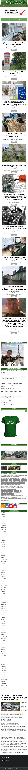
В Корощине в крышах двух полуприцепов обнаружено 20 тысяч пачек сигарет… (14, 134)
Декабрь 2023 (3, 578)
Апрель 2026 (3, 518)
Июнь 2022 (3, 617)
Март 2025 (3, 546)
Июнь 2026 (3, 514)
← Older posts (5, 335)
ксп (20, 491)
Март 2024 (3, 572)
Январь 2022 (3, 627)
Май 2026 (3, 516)
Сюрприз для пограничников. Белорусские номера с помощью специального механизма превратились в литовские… (14, 103)
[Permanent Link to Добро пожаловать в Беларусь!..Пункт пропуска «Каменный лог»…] (14, 32)
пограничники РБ (10, 494)
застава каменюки (21, 483)
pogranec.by (15, 753)
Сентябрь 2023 (4, 585)
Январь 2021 (3, 653)
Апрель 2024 (3, 570)
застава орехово (4, 487)
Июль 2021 (3, 640)
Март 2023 (3, 597)
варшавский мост (4, 480)
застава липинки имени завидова (15, 486)
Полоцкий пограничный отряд (6, 478)
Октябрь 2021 (3, 634)
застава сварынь (19, 487)
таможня (7, 500)
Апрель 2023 (3, 595)
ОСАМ (6, 476)
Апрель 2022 (3, 621)
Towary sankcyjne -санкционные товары (11, 391)
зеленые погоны (12, 489)
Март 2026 (3, 521)
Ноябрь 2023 (3, 580)
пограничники (3, 494)
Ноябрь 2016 (3, 677)
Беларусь (2, 473)
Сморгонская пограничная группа (20, 478)
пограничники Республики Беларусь (7, 495)
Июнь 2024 (3, 565)
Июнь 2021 (3, 642)
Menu (4, 5)
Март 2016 (3, 681)
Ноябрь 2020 (3, 657)
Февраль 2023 (4, 600)
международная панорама (18, 492)
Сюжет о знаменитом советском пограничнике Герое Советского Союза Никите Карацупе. (14, 228)
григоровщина (23, 480)
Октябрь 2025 (3, 531)
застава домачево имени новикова (19, 481)
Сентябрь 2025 (4, 533)
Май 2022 (3, 619)
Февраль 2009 (4, 687)
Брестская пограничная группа (11, 473)
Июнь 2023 (3, 591)
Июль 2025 (3, 538)
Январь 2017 (3, 674)
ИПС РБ (2, 476)
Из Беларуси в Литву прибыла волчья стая (11, 396)
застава (2, 481)
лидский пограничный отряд (6, 492)
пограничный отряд (19, 495)
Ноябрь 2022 (3, 606)
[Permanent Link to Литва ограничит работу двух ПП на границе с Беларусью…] (14, 61)
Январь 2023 (3, 602)
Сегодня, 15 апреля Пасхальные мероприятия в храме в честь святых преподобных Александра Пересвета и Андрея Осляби (14, 288)
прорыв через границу (5, 498)
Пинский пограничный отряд (13, 476)
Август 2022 (3, 612)
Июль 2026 (3, 512)
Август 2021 (3, 638)
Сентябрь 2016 (4, 679)
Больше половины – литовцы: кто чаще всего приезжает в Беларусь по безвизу (14, 258)
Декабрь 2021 (3, 630)
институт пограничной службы (7, 491)
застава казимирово (12, 483)
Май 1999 (2, 689)
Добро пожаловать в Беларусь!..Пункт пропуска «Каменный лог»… (14, 43)
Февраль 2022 (4, 625)
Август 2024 (3, 561)
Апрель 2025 (3, 544)
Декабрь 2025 (3, 527)
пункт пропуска (13, 498)
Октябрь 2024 (3, 557)
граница (10, 480)
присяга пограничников (14, 497)
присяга (7, 497)
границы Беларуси (16, 480)
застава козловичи (4, 484)
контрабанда (16, 491)
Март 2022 (3, 623)
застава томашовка (4, 489)
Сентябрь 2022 (4, 610)
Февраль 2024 (3, 574)
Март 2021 (3, 649)
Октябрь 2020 (3, 660)
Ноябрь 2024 (3, 555)
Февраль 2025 (4, 548)
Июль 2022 (3, 615)
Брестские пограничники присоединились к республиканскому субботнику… (14, 165)
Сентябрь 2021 (4, 636)
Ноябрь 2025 (3, 529)
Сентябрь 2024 (4, 559)
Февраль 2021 (3, 651)
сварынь (2, 500)
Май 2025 (3, 542)
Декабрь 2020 (3, 655)
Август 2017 (3, 672)
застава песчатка (11, 487)
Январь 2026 (3, 525)
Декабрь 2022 (3, 604)
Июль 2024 (3, 563)
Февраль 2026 (4, 523)
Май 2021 (3, 645)
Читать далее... (14, 49)
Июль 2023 (3, 589)
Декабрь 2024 (3, 553)
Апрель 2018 (3, 666)
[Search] (26, 5)
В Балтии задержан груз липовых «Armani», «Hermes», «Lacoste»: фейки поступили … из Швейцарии (12, 385)
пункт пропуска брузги (21, 498)
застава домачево (8, 481)
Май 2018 (3, 664)
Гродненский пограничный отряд (20, 475)
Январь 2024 (3, 576)
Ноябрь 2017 (3, 670)
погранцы (3, 497)
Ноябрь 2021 (3, 632)
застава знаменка (4, 483)
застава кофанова (4, 486)
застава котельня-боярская (14, 484)
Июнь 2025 (3, 540)
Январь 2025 (3, 550)
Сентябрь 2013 (4, 685)
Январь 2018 (3, 668)
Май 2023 (3, 593)
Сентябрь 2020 (4, 662)
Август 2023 (3, 587)
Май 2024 (3, 568)
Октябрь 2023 (3, 583)
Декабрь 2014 (3, 683)
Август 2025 (3, 535)
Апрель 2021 (3, 647)
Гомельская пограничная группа (7, 475)
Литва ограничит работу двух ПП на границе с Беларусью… (14, 72)
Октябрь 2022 (3, 608)
